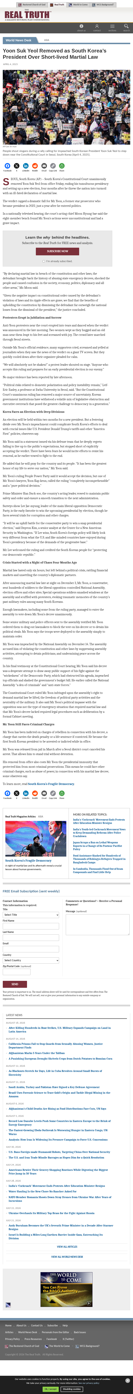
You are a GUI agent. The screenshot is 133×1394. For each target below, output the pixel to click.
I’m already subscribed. (59, 261)
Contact (97, 31)
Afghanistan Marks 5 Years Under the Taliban (37, 1053)
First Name (8, 921)
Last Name (8, 932)
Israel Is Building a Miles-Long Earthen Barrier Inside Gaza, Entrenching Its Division (56, 1236)
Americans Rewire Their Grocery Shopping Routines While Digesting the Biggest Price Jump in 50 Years (58, 1171)
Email (6, 943)
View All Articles (67, 1247)
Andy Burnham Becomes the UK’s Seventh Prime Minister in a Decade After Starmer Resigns (61, 1227)
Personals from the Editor (55, 1332)
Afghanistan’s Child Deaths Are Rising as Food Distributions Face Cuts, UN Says (57, 1108)
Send (15, 984)
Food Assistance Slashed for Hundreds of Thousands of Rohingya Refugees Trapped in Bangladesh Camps (99, 859)
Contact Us (37, 1325)
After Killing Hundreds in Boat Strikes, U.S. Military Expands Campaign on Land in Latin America (60, 1029)
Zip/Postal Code (11, 966)
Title (5, 909)
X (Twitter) (69, 1339)
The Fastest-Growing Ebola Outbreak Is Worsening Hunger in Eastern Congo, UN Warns (58, 1132)
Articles (9, 1332)
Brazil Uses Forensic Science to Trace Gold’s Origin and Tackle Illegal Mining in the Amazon (59, 1094)
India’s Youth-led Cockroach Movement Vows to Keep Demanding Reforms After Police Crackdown (99, 833)
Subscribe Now (57, 251)
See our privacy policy (88, 1383)
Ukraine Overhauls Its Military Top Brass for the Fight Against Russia (51, 1213)
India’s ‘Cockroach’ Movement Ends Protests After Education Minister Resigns (99, 821)
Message (70, 911)
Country (7, 955)
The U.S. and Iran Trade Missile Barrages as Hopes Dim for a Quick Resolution (56, 1157)
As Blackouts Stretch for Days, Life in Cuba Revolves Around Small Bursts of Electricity (55, 1072)
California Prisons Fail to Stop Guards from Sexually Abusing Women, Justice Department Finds (56, 1045)
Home (8, 1325)
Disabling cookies (72, 1389)
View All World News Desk (67, 1257)
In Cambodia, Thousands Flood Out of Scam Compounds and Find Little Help (98, 870)
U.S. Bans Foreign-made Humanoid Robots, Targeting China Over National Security (59, 1152)
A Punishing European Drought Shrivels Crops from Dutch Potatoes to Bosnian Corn (60, 1058)
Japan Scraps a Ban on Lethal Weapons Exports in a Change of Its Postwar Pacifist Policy (97, 846)
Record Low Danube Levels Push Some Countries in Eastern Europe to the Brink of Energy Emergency (59, 1122)
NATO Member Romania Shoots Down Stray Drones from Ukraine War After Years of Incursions (60, 1199)
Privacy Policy (12, 1339)
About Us (81, 31)
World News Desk (27, 1332)
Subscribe (52, 1325)
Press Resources (33, 1339)
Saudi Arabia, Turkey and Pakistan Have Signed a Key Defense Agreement (54, 1087)
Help (65, 1325)
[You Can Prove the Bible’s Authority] (66, 1289)
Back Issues (80, 1332)
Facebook (52, 1339)
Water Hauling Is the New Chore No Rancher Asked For (43, 1191)
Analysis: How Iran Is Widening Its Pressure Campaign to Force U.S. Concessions (58, 1139)
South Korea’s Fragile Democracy (51, 784)
